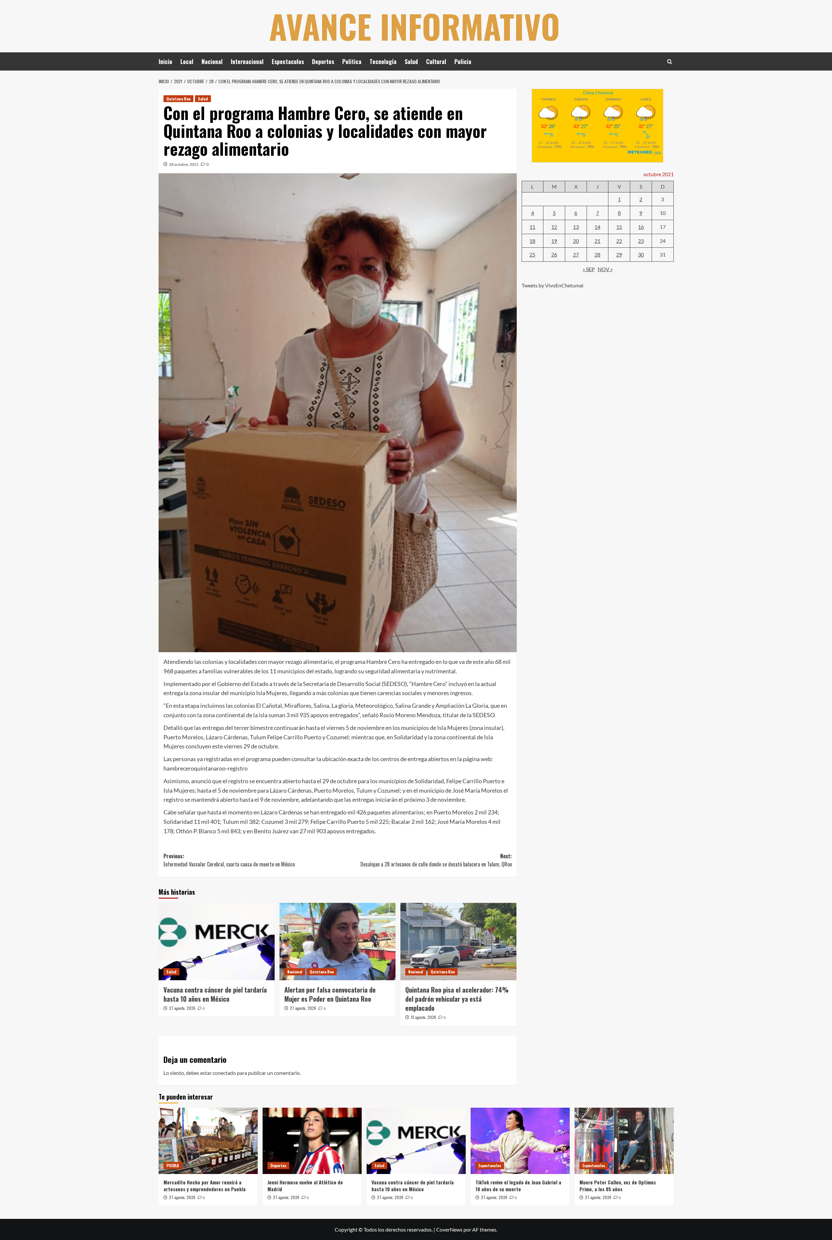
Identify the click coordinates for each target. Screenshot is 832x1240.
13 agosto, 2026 (423, 1017)
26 (554, 254)
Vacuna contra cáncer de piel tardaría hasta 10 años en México (215, 994)
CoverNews (449, 1229)
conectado (224, 1073)
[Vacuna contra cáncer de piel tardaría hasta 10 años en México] (217, 941)
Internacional (247, 61)
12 (554, 227)
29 (619, 254)
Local (186, 61)
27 (576, 254)
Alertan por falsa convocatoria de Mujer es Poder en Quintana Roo (330, 994)
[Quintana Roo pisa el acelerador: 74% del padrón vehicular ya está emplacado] (458, 941)
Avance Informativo (414, 26)
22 (619, 240)
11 (532, 227)
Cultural (436, 61)
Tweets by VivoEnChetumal (552, 285)
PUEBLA (172, 1165)
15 (619, 227)
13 (576, 227)
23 (641, 240)
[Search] (670, 61)
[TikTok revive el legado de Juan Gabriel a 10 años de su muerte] (520, 1141)
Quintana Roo (178, 98)
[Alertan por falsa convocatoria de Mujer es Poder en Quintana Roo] (338, 941)
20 (576, 240)
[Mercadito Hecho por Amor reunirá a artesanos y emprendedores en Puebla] (208, 1141)
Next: (436, 860)
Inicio (165, 61)
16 (641, 227)
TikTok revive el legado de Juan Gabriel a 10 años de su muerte (518, 1186)
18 (532, 240)
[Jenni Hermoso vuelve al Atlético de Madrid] (312, 1141)
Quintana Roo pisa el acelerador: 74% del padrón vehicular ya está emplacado (457, 999)
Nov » (605, 269)
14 (597, 227)
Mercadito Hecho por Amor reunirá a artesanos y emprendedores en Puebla (204, 1186)
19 (554, 240)
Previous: (229, 860)
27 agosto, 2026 (182, 1008)
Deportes (323, 61)
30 (641, 254)
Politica (351, 61)
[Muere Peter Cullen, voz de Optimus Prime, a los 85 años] (624, 1141)
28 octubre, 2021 (184, 164)
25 (532, 254)
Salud (411, 61)
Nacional (212, 61)
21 (597, 240)
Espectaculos (288, 61)
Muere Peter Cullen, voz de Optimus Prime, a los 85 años (617, 1186)
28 (597, 254)
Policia (462, 61)
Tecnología (383, 61)
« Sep (589, 269)
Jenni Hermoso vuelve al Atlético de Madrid (305, 1186)
